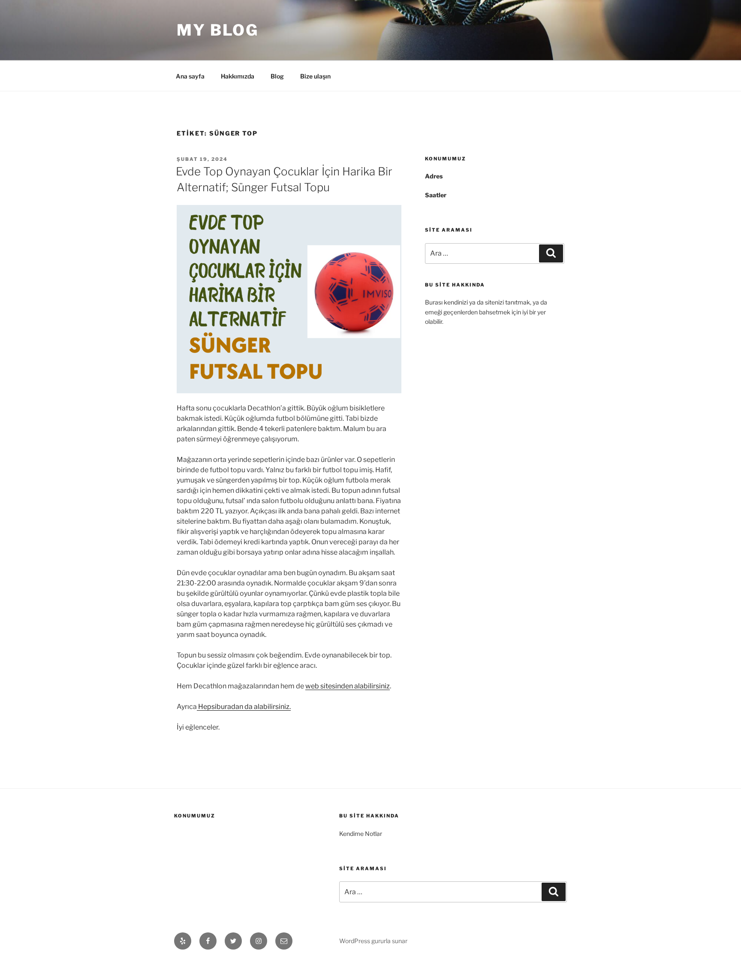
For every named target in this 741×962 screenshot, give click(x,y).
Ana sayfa (190, 76)
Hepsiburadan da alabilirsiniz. (244, 707)
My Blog (218, 30)
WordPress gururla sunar (373, 940)
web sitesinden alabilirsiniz (347, 686)
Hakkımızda (237, 76)
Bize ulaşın (315, 76)
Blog (277, 76)
